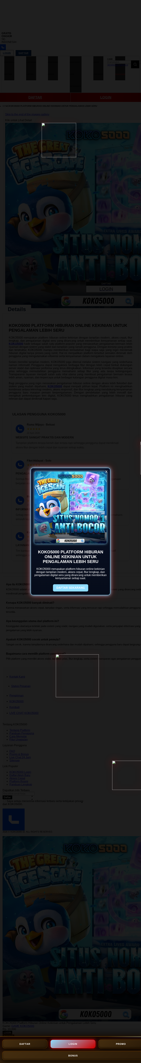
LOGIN (73, 1044)
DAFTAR (24, 1044)
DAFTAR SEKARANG (70, 587)
